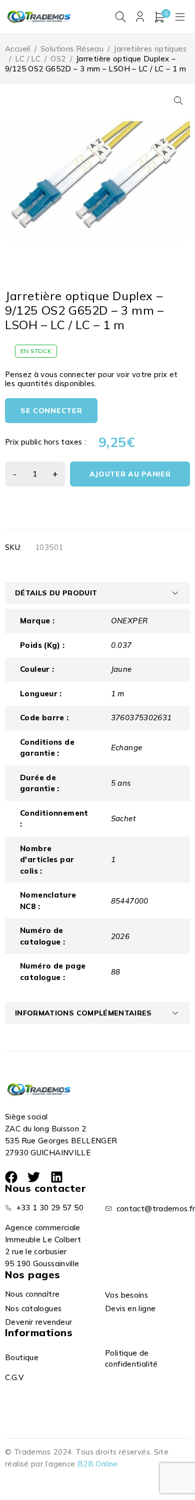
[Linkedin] (56, 1177)
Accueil (17, 48)
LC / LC (27, 58)
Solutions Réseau (72, 48)
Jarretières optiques (150, 48)
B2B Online (98, 1464)
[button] (179, 100)
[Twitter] (34, 1177)
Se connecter (51, 410)
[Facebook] (11, 1177)
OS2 (58, 58)
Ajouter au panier (130, 474)
